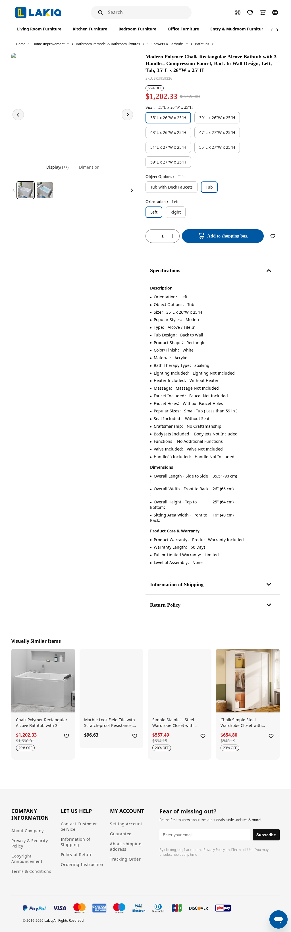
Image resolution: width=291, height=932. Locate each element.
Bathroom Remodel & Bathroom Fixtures (108, 44)
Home (21, 44)
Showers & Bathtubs (167, 44)
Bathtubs (202, 44)
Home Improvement (48, 44)
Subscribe (266, 834)
